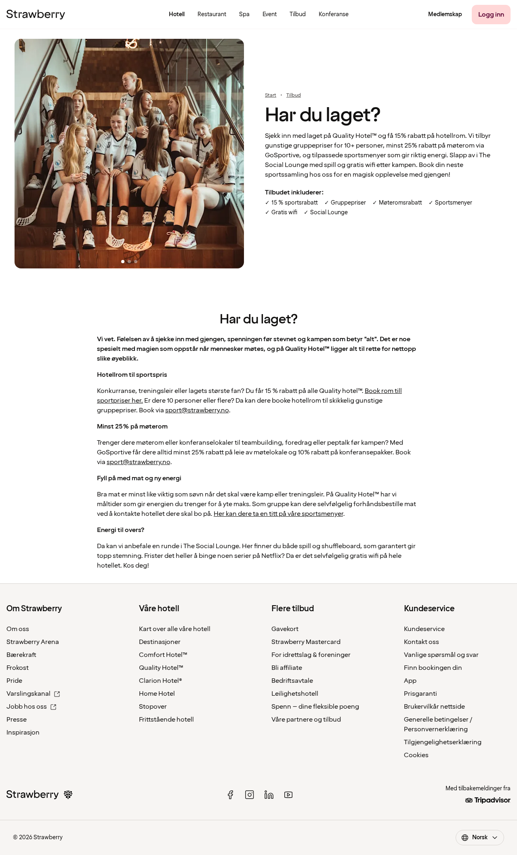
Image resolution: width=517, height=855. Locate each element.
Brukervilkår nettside (434, 706)
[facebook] (230, 795)
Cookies (416, 755)
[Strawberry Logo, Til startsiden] (35, 14)
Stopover (153, 706)
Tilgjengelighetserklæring (442, 742)
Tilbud (293, 95)
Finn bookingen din (433, 667)
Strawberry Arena (32, 642)
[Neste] (244, 154)
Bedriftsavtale (292, 680)
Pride (14, 680)
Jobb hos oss (26, 706)
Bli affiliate (286, 667)
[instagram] (249, 795)
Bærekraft (21, 654)
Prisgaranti (420, 693)
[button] (129, 154)
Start (270, 95)
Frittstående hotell (166, 719)
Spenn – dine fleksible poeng (315, 706)
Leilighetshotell (294, 693)
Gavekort (284, 629)
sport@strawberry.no (197, 410)
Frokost (17, 667)
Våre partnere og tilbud (306, 719)
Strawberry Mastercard (305, 642)
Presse (16, 719)
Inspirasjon (23, 732)
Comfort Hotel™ (163, 654)
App (410, 680)
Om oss (17, 629)
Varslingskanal (28, 693)
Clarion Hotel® (160, 680)
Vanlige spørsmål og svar (441, 654)
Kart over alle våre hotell (174, 629)
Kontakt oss (421, 642)
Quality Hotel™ (161, 667)
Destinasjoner (160, 642)
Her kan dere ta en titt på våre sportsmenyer (278, 513)
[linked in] (269, 795)
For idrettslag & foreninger (311, 654)
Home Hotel (157, 693)
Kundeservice (424, 629)
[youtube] (288, 795)
